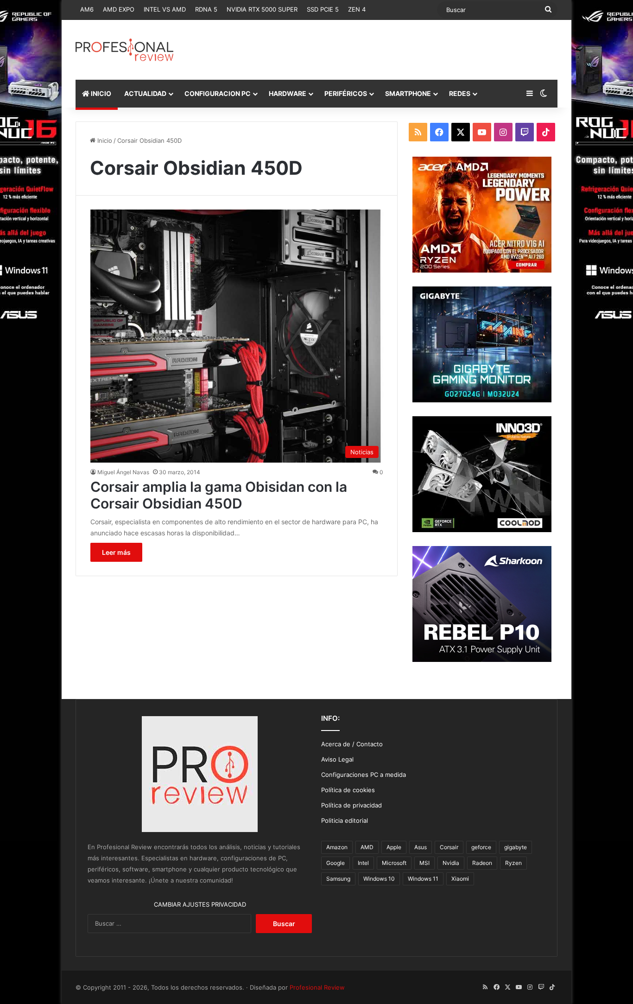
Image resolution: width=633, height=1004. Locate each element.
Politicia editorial (344, 820)
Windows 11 (423, 878)
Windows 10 (379, 878)
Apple (393, 847)
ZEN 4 (357, 9)
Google (335, 862)
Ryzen (513, 862)
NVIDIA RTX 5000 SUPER (262, 9)
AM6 (87, 9)
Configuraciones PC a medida (363, 774)
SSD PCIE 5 (323, 9)
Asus (420, 847)
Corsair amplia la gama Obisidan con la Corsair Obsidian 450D (218, 495)
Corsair (449, 847)
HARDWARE (287, 93)
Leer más (116, 552)
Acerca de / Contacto (352, 744)
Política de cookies (348, 790)
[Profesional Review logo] (124, 49)
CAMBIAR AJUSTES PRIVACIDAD (200, 904)
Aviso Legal (337, 759)
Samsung (338, 878)
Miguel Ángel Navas (123, 472)
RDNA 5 (206, 9)
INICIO (100, 93)
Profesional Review (317, 987)
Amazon (337, 847)
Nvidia (451, 862)
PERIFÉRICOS (345, 93)
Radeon (482, 862)
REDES (459, 93)
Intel (363, 862)
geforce (481, 847)
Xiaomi (460, 878)
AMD (367, 847)
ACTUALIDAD (145, 93)
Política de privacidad (351, 805)
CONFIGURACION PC (217, 93)
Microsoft (394, 862)
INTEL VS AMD (165, 9)
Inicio (103, 140)
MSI (424, 862)
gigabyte (515, 847)
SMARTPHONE (408, 93)
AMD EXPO (118, 9)
